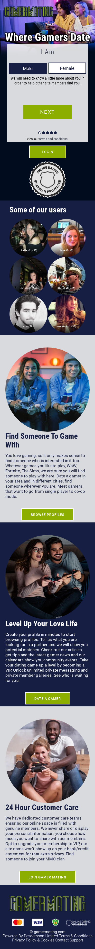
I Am (47, 51)
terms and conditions (53, 139)
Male (28, 68)
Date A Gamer (47, 699)
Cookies (47, 940)
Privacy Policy (24, 940)
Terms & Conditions (76, 936)
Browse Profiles (47, 515)
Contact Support (69, 940)
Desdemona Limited (41, 936)
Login (47, 152)
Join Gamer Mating (47, 877)
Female (67, 68)
